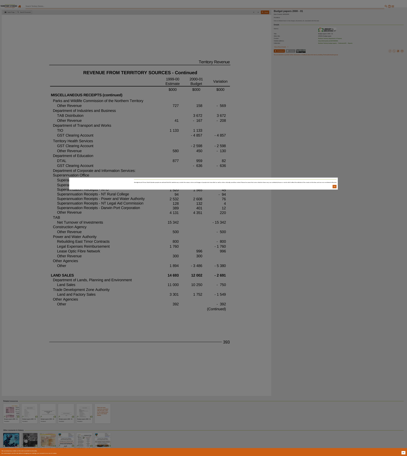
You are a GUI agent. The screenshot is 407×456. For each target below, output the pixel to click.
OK (334, 187)
